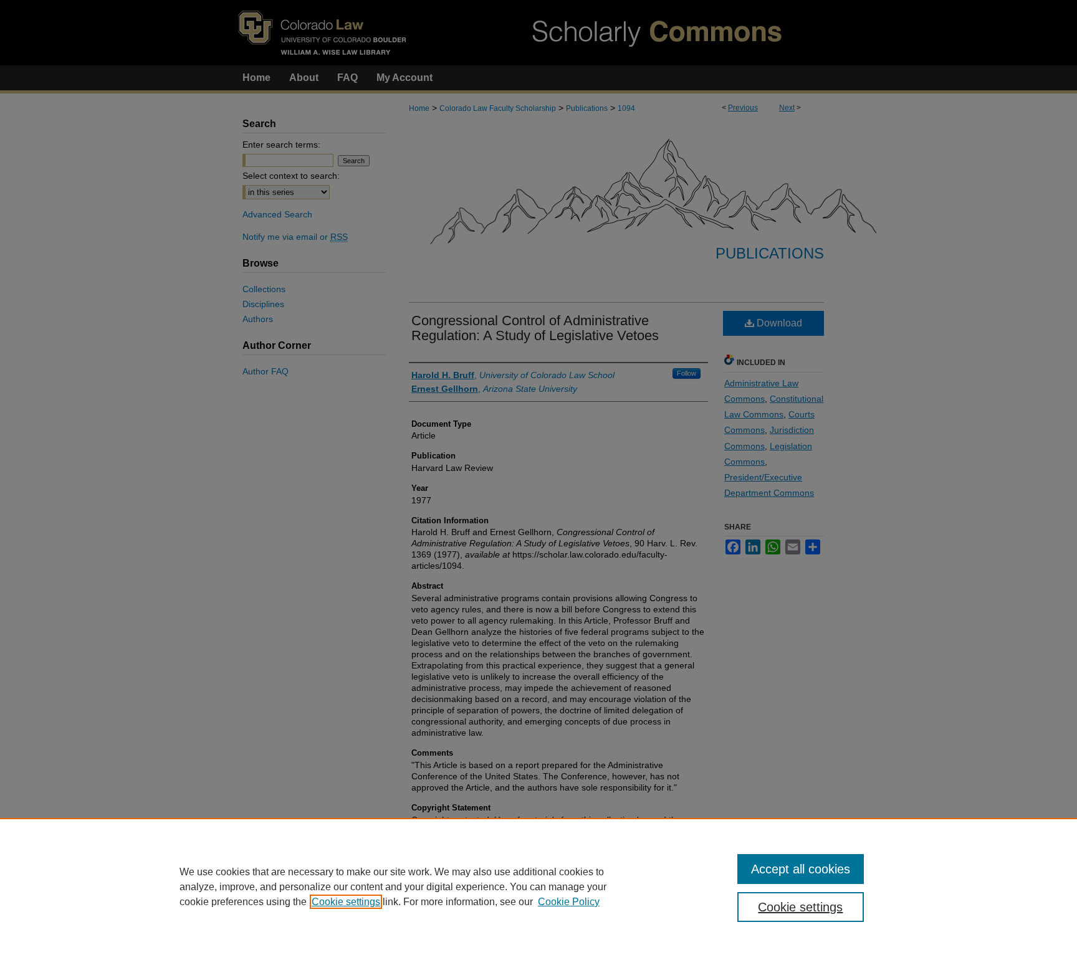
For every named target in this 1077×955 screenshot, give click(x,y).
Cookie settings (346, 901)
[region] (538, 886)
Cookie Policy (569, 901)
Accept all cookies (800, 869)
